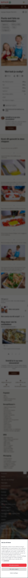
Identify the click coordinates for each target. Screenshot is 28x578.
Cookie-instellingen (14, 573)
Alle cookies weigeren (14, 569)
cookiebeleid (6, 560)
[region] (14, 558)
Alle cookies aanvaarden (14, 565)
